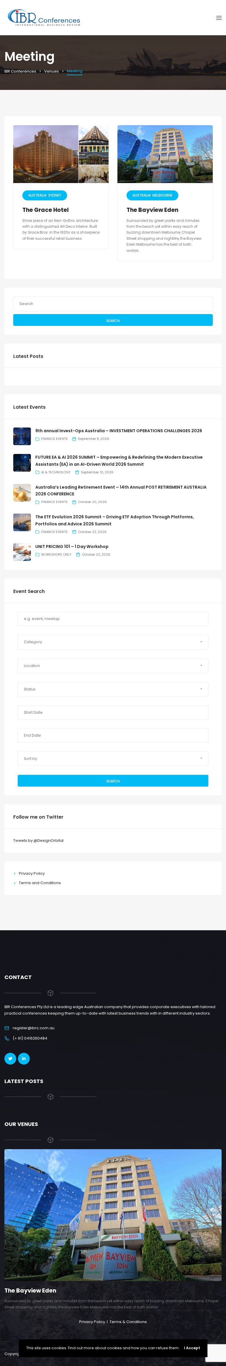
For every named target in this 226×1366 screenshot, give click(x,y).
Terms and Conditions (40, 883)
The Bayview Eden (152, 210)
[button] (113, 642)
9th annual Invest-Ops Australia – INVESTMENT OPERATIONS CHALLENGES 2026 (118, 431)
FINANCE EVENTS (54, 438)
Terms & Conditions (128, 1322)
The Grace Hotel (45, 210)
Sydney (54, 195)
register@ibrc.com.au (33, 1028)
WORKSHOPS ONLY (56, 554)
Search (113, 320)
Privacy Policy (32, 873)
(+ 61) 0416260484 (30, 1038)
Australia (37, 195)
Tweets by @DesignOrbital (38, 840)
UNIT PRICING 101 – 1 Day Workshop (72, 546)
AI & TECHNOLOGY (56, 472)
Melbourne (162, 195)
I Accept (192, 1347)
